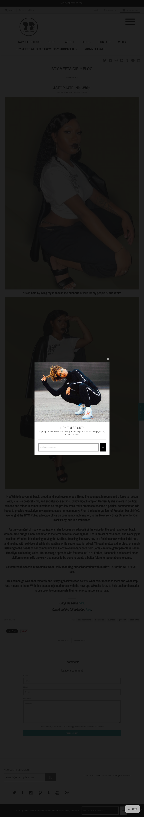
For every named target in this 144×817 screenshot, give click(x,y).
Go (103, 447)
